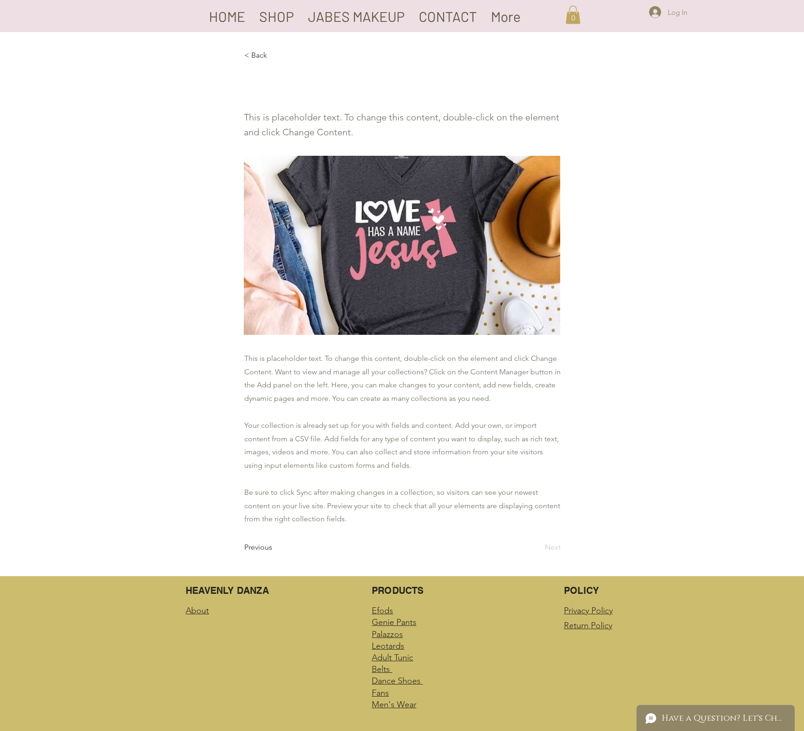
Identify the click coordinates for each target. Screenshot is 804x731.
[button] (573, 15)
